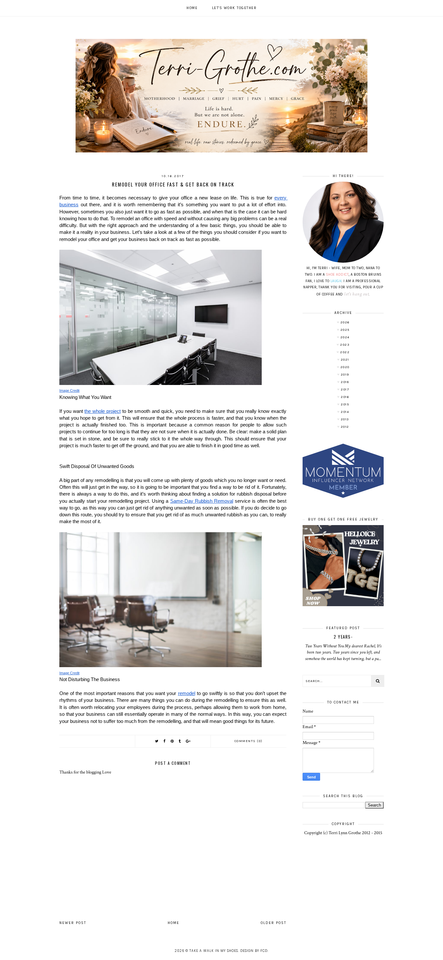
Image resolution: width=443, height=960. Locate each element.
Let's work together (234, 8)
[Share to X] (157, 741)
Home (192, 8)
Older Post (273, 923)
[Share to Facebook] (164, 741)
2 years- (343, 636)
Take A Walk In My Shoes (213, 950)
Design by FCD (254, 950)
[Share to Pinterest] (172, 741)
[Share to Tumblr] (180, 741)
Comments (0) (248, 741)
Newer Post (72, 923)
